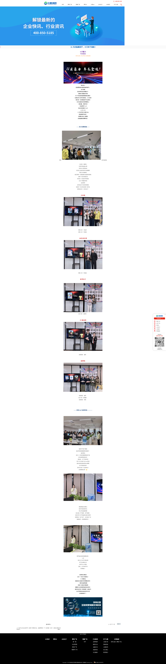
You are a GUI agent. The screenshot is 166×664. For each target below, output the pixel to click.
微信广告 (74, 647)
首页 (63, 4)
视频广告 (78, 4)
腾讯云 (85, 4)
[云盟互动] (50, 5)
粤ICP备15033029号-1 (99, 662)
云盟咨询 (105, 647)
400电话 (108, 4)
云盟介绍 (105, 641)
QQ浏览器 (74, 644)
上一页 (109, 624)
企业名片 (100, 4)
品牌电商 (95, 641)
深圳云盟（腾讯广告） (117, 641)
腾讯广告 (70, 4)
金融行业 (95, 647)
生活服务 (95, 652)
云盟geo (92, 4)
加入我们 (105, 649)
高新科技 (95, 649)
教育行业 (95, 644)
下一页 (113, 624)
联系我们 (105, 652)
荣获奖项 (105, 644)
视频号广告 (74, 649)
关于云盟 (116, 4)
